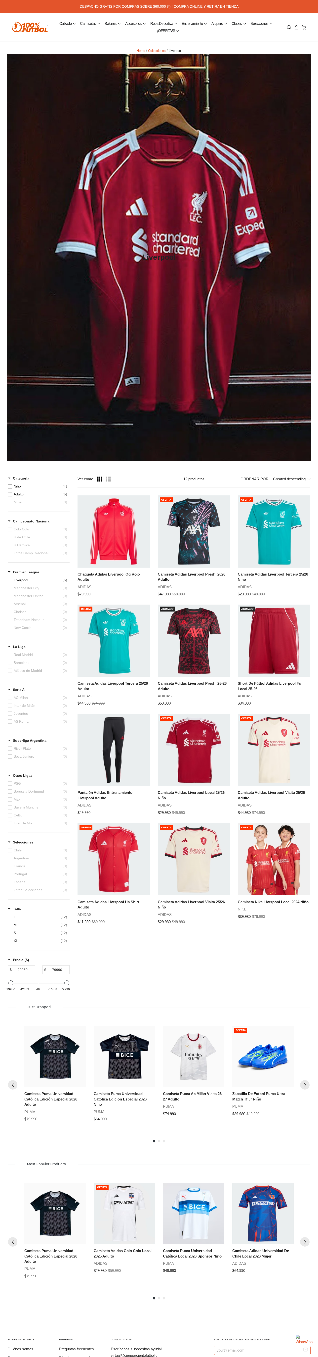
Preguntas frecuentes (76, 1349)
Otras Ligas (23, 775)
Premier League (26, 572)
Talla (17, 909)
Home (141, 51)
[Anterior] (12, 1085)
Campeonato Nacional (31, 521)
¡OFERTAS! (166, 31)
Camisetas (88, 23)
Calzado (65, 23)
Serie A (19, 690)
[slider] (10, 982)
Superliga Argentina (29, 741)
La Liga (19, 647)
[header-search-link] (287, 27)
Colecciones (157, 51)
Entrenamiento (193, 23)
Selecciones (259, 23)
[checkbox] (37, 486)
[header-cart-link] (302, 27)
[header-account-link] (295, 27)
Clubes (237, 23)
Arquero (217, 23)
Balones (111, 23)
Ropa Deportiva (162, 23)
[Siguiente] (305, 1085)
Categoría (21, 478)
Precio (21, 960)
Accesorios (134, 23)
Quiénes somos (20, 1349)
